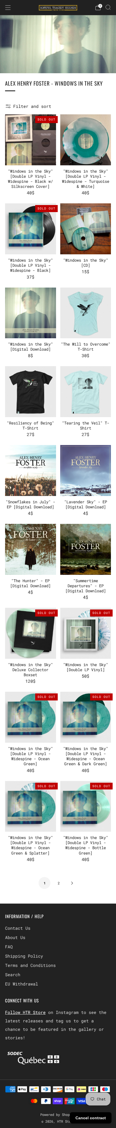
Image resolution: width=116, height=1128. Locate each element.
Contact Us (17, 928)
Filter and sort (32, 106)
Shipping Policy (24, 956)
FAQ (9, 946)
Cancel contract (90, 1118)
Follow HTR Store (25, 1012)
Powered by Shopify (58, 1114)
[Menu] (8, 7)
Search (12, 974)
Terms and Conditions (30, 965)
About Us (15, 937)
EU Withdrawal (21, 984)
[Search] (108, 7)
